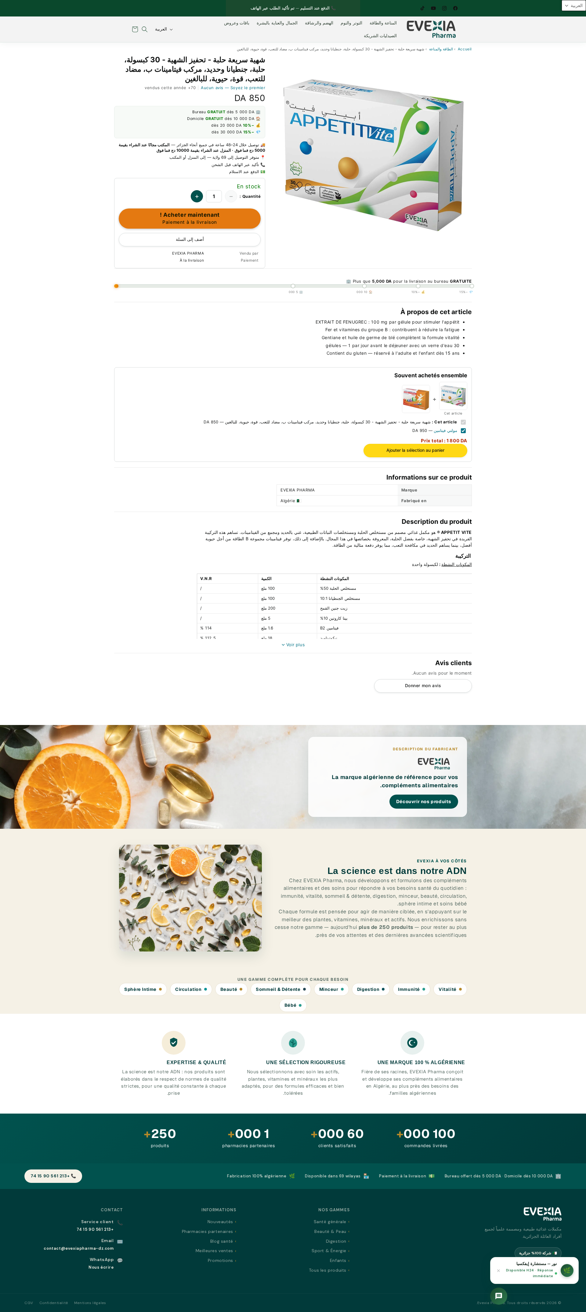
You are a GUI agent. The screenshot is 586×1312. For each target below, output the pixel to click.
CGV (28, 1302)
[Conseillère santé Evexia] (498, 1296)
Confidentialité (53, 1302)
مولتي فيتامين (445, 430)
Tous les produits (327, 1270)
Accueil (465, 49)
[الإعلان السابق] (353, 8)
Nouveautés (220, 1221)
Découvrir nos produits (423, 801)
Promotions (220, 1260)
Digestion (336, 1241)
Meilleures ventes (214, 1250)
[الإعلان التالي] (232, 8)
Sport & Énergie (329, 1250)
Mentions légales (90, 1302)
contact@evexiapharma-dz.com (79, 1248)
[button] (144, 29)
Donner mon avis (423, 685)
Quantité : (250, 196)
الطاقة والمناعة (441, 49)
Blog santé (221, 1241)
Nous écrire (101, 1267)
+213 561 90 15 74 (95, 1229)
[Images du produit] (373, 155)
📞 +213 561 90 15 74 (53, 1176)
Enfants (338, 1260)
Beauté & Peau (330, 1231)
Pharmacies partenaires (207, 1231)
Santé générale (330, 1221)
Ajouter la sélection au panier (415, 450)
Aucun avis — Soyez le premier (233, 87)
